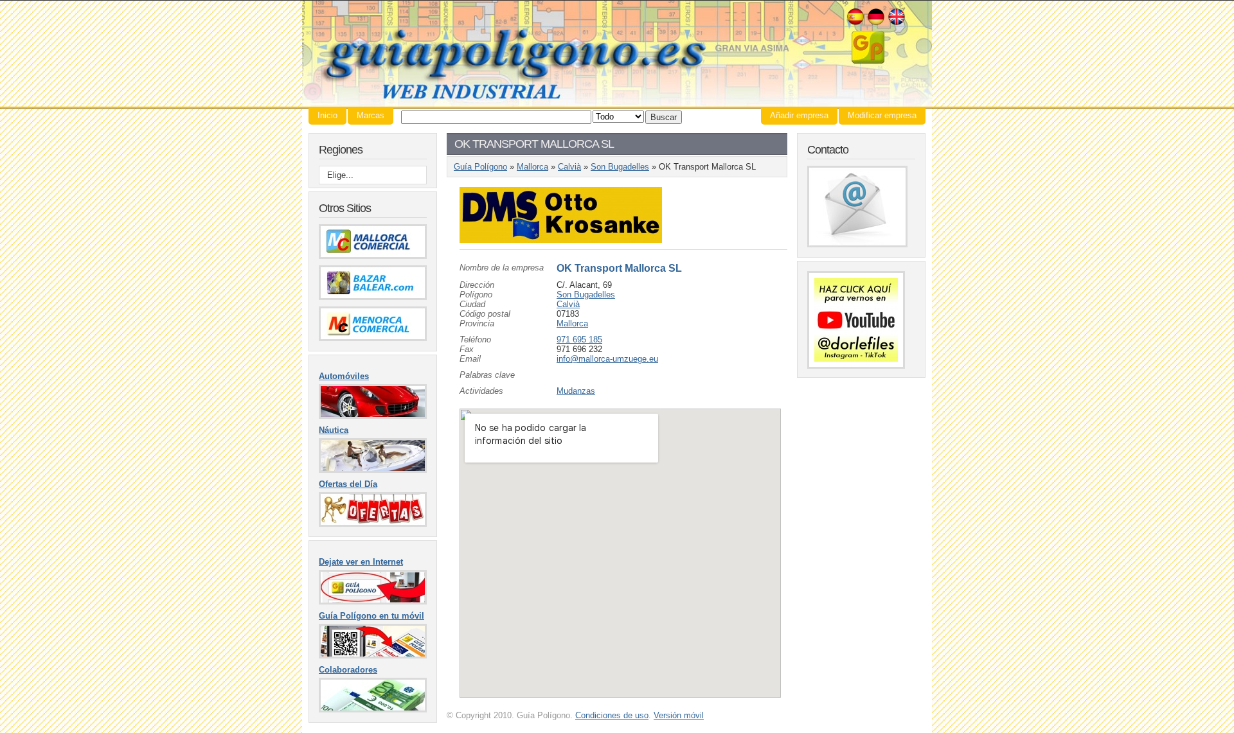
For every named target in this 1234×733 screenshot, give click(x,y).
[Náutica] (373, 470)
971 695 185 (579, 339)
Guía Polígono (617, 54)
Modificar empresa (882, 115)
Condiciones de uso (611, 715)
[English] (896, 23)
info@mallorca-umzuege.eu (607, 359)
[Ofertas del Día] (373, 524)
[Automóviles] (373, 416)
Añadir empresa (799, 115)
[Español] (855, 23)
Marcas (370, 115)
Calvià (569, 167)
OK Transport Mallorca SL (619, 268)
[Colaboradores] (373, 709)
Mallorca (532, 167)
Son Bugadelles (620, 167)
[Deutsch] (876, 23)
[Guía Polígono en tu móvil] (373, 655)
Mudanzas (576, 391)
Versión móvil (679, 715)
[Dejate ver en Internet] (373, 601)
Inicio (327, 115)
